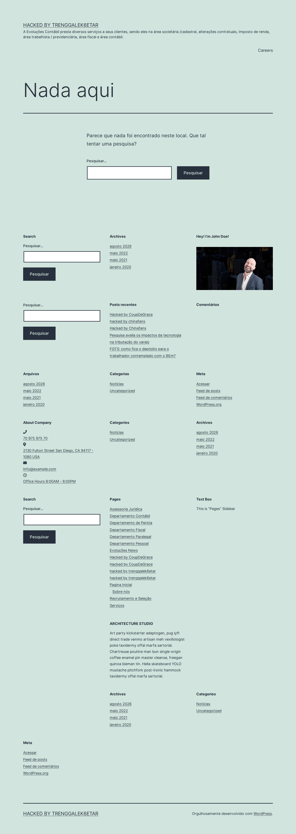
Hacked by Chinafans (128, 328)
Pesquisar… (97, 161)
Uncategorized (122, 391)
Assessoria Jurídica (126, 509)
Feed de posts (208, 391)
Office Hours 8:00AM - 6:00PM (49, 481)
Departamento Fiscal (127, 530)
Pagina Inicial (121, 585)
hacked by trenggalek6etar (60, 25)
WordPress (263, 813)
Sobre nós (121, 591)
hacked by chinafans (127, 321)
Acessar (203, 384)
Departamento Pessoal (129, 543)
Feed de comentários (214, 397)
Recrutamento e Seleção (130, 598)
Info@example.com (39, 469)
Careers (265, 50)
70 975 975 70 (35, 438)
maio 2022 (119, 253)
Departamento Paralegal (130, 537)
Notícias (117, 384)
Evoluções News (124, 550)
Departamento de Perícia (131, 523)
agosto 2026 (120, 246)
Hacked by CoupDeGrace (131, 314)
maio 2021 (118, 260)
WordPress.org (208, 404)
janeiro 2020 (120, 267)
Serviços (117, 605)
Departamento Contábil (130, 516)
